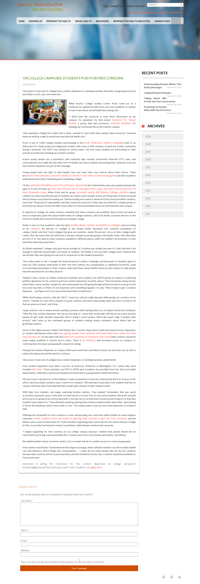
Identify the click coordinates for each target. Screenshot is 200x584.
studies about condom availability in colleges (95, 225)
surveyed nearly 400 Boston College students (102, 192)
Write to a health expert (143, 12)
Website (25, 550)
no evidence (89, 340)
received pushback (120, 123)
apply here (96, 467)
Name (25, 530)
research (35, 228)
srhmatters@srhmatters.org (127, 6)
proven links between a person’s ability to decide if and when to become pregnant (71, 175)
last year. (37, 369)
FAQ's (163, 12)
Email (24, 540)
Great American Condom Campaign (103, 142)
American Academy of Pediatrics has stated (87, 336)
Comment (27, 500)
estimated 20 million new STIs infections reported (57, 185)
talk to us (113, 577)
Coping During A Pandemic (157, 92)
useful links (132, 577)
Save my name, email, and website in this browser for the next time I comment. (63, 562)
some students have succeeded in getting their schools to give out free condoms (80, 418)
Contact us (176, 12)
